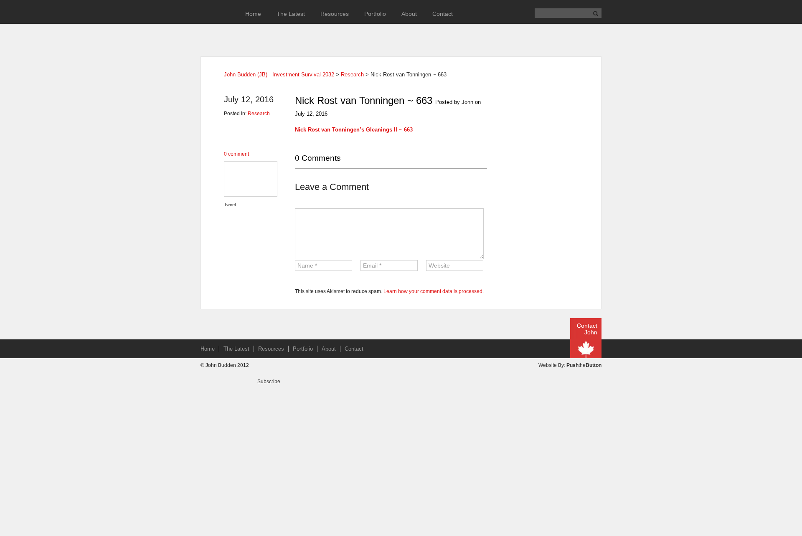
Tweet (230, 204)
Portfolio (375, 13)
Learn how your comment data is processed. (433, 291)
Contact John (587, 329)
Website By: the (570, 365)
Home (253, 13)
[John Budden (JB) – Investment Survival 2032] (215, 25)
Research (352, 74)
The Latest (291, 13)
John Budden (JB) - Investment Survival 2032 (279, 74)
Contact (442, 13)
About (409, 13)
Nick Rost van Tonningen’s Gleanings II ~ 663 (354, 129)
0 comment (236, 154)
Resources (334, 13)
